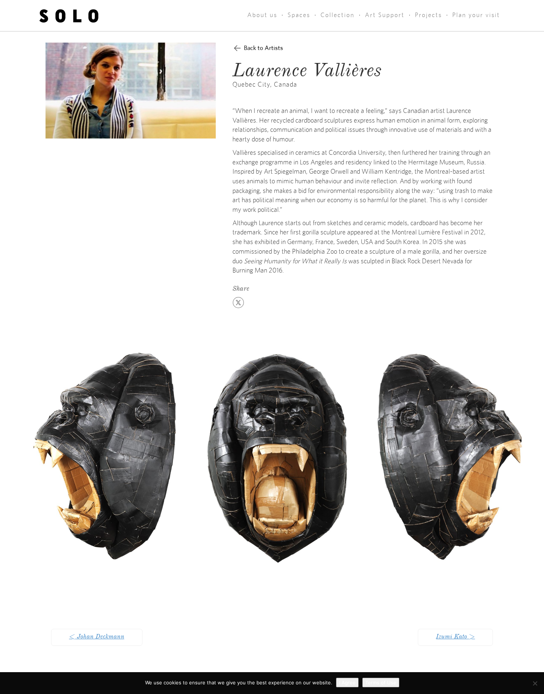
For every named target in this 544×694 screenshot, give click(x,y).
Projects (428, 15)
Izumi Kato (455, 637)
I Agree (347, 682)
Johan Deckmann (96, 637)
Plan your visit (476, 15)
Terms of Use (380, 682)
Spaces (299, 15)
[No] (534, 683)
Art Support (384, 15)
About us (262, 15)
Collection (337, 15)
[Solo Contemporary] (69, 15)
